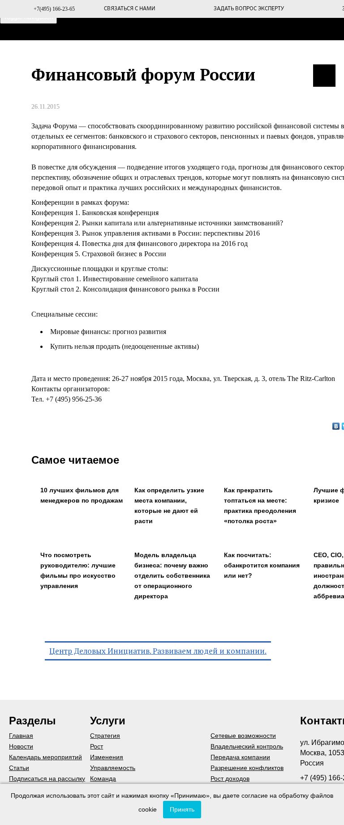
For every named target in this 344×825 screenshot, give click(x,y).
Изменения (106, 757)
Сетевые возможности (243, 735)
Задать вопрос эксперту (249, 9)
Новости (21, 746)
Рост (96, 746)
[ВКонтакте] (336, 426)
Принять (182, 809)
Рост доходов (230, 778)
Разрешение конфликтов (247, 767)
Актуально (323, 53)
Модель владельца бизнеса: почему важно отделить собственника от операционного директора (172, 575)
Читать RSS (324, 75)
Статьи (19, 767)
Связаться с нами (129, 9)
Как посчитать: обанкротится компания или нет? (262, 565)
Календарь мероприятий (45, 757)
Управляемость (112, 767)
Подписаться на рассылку (47, 778)
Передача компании (240, 757)
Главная (112, 53)
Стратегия (105, 735)
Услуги (270, 53)
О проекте (166, 53)
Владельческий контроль (247, 746)
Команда (103, 778)
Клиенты (220, 53)
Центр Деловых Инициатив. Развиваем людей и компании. (158, 651)
